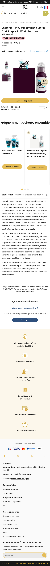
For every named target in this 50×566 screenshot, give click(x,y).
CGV (16, 563)
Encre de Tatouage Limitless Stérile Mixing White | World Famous (37, 153)
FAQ (4, 505)
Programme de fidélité (12, 497)
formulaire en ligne (20, 478)
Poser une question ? (39, 51)
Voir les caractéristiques (13, 51)
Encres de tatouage (28, 22)
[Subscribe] (44, 555)
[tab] (7, 196)
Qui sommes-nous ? (12, 516)
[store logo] (25, 7)
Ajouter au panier (24, 101)
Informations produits (12, 501)
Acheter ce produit (12, 167)
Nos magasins (9, 520)
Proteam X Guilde (10, 528)
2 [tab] (25, 189)
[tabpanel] (12, 157)
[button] (47, 9)
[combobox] (24, 13)
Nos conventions (10, 524)
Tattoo (14, 22)
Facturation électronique (13, 536)
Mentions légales (27, 563)
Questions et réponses (25, 301)
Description (7, 195)
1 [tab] (22, 189)
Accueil (5, 22)
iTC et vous (8, 493)
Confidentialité (41, 563)
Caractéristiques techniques (29, 195)
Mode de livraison (10, 489)
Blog (5, 532)
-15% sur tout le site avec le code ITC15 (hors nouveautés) (25, 2)
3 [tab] (28, 189)
